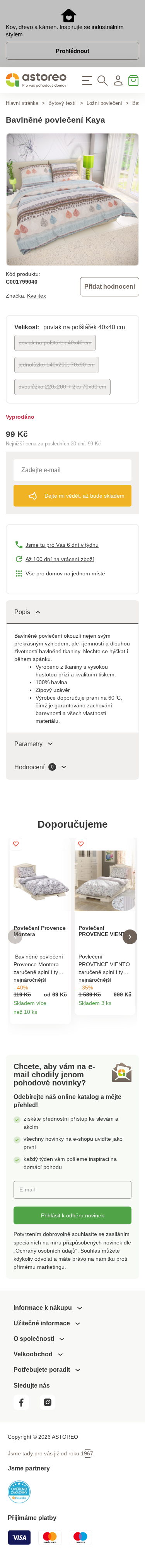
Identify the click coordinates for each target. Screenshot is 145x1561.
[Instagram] (50, 1408)
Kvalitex (36, 296)
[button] (15, 936)
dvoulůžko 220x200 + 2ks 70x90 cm (62, 386)
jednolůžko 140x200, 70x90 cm (57, 364)
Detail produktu (62, 1015)
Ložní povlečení (104, 103)
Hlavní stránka (22, 103)
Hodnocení (34, 767)
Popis (22, 612)
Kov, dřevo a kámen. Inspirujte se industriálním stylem (65, 31)
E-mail (27, 1189)
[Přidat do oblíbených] (16, 844)
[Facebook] (26, 1408)
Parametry (28, 744)
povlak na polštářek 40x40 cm (55, 342)
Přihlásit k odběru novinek (72, 1215)
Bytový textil (62, 103)
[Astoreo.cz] (36, 80)
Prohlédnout (72, 51)
